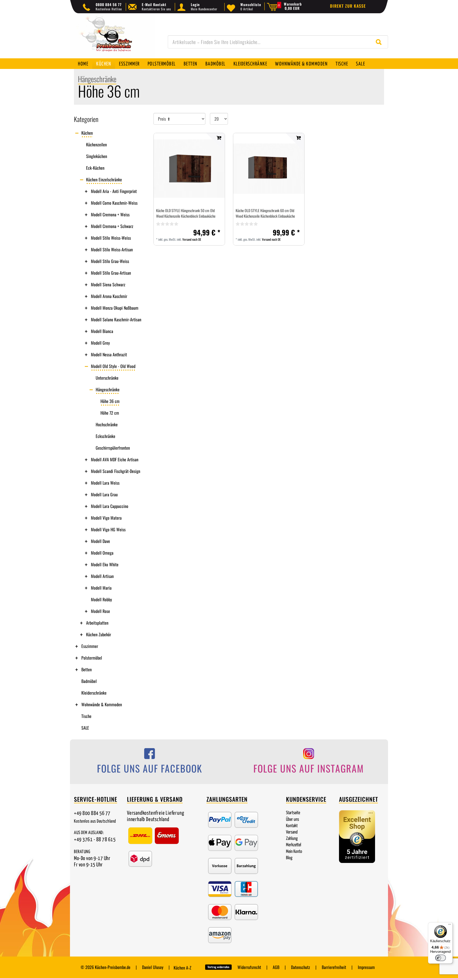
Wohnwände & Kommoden (301, 64)
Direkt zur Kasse (348, 6)
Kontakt (292, 826)
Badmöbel (215, 64)
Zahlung (292, 838)
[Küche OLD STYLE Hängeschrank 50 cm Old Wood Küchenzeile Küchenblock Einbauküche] (189, 168)
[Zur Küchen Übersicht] (112, 38)
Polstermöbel (162, 64)
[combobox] (278, 42)
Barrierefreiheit (334, 967)
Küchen (103, 64)
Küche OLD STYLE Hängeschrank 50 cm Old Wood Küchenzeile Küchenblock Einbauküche (185, 213)
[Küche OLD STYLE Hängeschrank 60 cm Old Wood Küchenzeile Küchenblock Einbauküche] (268, 168)
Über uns (292, 819)
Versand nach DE (191, 239)
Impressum (366, 967)
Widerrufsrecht (249, 967)
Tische (342, 64)
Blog (289, 858)
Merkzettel (293, 845)
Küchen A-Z (182, 967)
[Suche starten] (380, 42)
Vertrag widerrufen (218, 967)
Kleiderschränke (250, 64)
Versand (292, 832)
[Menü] (449, 925)
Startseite (293, 813)
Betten (190, 64)
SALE (360, 64)
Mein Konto (294, 851)
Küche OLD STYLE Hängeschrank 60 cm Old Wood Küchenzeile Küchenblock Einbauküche (265, 213)
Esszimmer (129, 64)
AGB (276, 967)
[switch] (440, 958)
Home (83, 64)
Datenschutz (300, 967)
